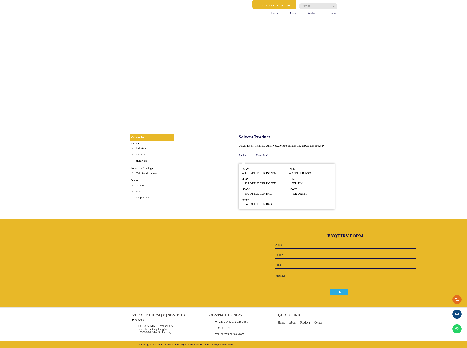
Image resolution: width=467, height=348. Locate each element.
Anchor (140, 191)
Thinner (135, 143)
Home (274, 13)
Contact (333, 13)
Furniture (141, 154)
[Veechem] (143, 10)
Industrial (141, 148)
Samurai (140, 185)
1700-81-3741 (223, 327)
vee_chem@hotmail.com (229, 333)
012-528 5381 (283, 5)
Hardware (141, 160)
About (293, 13)
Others (134, 180)
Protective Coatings (142, 168)
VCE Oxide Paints (146, 172)
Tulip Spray (142, 197)
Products (313, 13)
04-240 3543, (268, 5)
